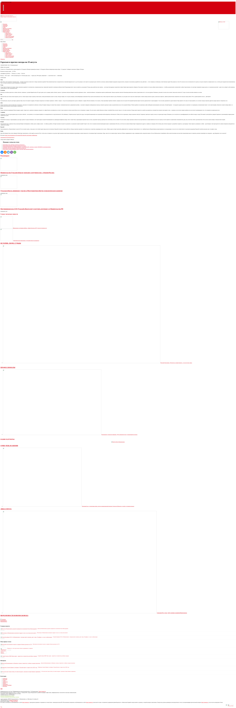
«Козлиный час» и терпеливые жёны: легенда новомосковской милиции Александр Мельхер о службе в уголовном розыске (108, 506)
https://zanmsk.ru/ (42, 691)
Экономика (5, 25)
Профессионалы (8, 34)
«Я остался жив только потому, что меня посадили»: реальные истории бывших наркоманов (58, 671)
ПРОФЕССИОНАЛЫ (7, 367)
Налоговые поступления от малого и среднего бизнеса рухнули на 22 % (46, 644)
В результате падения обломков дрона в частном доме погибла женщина (18, 149)
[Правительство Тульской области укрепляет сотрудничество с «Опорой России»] (8, 170)
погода (5, 137)
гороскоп (2, 137)
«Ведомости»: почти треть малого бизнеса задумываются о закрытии (20, 648)
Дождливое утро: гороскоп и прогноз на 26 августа (13, 144)
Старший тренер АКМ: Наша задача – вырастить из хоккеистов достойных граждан (53, 655)
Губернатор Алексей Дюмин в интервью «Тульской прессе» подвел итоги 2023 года (53, 667)
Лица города (8, 32)
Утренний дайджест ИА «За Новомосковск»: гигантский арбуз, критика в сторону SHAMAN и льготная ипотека (27, 146)
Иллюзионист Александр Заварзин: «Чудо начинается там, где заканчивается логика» (119, 434)
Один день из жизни (9, 36)
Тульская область (10, 137)
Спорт (4, 27)
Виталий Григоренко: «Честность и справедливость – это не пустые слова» (176, 362)
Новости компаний (9, 37)
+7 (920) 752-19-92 (14, 701)
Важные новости (6, 30)
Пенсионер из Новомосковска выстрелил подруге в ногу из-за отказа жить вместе (52, 632)
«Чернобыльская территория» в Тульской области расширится (26, 240)
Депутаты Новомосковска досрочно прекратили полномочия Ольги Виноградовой (52, 628)
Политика (5, 24)
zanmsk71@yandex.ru (13, 700)
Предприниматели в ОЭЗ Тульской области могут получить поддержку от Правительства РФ (31, 209)
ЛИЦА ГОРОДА (5, 509)
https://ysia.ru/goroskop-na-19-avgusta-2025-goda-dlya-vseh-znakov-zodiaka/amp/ (21, 135)
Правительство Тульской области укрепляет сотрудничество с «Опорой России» (27, 172)
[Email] (4, 12)
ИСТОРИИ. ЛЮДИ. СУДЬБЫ (10, 243)
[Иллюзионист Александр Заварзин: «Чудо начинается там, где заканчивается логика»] (52, 434)
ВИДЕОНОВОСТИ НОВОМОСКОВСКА (14, 615)
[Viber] (11, 152)
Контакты (5, 686)
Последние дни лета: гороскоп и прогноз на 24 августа (14, 148)
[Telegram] (8, 152)
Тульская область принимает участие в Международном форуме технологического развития (31, 191)
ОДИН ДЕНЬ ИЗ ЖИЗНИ (9, 445)
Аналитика (5, 684)
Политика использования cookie (7, 695)
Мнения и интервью (7, 28)
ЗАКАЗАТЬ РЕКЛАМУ (8, 13)
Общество (5, 26)
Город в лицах (8, 35)
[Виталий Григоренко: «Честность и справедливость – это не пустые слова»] (81, 362)
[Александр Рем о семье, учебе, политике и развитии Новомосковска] (80, 612)
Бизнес (4, 682)
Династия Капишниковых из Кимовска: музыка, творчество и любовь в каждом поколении (58, 663)
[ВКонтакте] (1, 152)
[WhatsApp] (14, 152)
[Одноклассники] (5, 152)
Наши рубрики (6, 31)
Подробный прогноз (4, 3)
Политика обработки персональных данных (9, 697)
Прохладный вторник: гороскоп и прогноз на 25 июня (14, 145)
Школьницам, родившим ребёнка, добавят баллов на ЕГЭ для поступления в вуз (30, 228)
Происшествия (6, 29)
